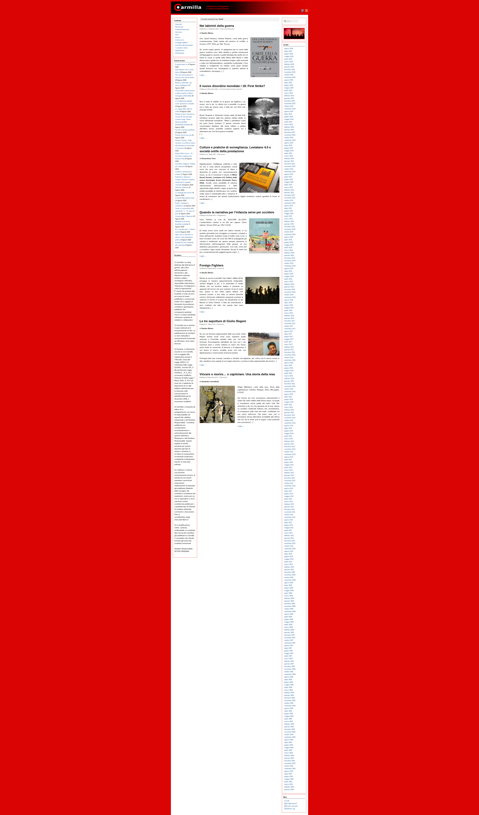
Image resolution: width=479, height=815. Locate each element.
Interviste (178, 32)
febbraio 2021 (289, 221)
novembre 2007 (289, 638)
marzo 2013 (288, 470)
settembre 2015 (290, 391)
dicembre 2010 (289, 541)
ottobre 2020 (288, 232)
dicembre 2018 (289, 289)
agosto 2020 (288, 237)
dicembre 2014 (289, 415)
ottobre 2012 (288, 483)
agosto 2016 (288, 363)
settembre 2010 (290, 549)
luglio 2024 (288, 114)
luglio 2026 (288, 51)
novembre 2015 (289, 386)
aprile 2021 (288, 216)
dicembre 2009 (289, 572)
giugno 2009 (288, 588)
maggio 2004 (289, 748)
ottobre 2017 (288, 326)
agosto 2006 (288, 677)
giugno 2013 (288, 462)
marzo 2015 (288, 407)
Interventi (224, 29)
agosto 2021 (288, 206)
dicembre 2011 (289, 509)
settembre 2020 (290, 234)
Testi (177, 35)
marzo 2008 (288, 627)
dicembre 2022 (289, 164)
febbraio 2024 (289, 127)
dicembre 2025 (289, 69)
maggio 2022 (289, 182)
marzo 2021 (288, 219)
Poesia (177, 37)
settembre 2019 (290, 266)
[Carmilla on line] (239, 7)
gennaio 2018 (289, 318)
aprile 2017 (288, 342)
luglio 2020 (288, 240)
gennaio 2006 (289, 695)
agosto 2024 (288, 111)
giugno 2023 (288, 148)
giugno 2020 (288, 242)
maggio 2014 (289, 433)
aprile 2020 (288, 247)
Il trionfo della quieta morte (184, 198)
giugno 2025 (288, 85)
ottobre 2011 (288, 515)
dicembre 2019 (289, 258)
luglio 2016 (288, 365)
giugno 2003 (288, 776)
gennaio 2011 (289, 538)
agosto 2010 (288, 551)
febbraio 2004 (289, 755)
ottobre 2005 (288, 703)
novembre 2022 (289, 166)
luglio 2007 (288, 648)
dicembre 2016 (289, 352)
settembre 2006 (290, 674)
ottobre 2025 (288, 75)
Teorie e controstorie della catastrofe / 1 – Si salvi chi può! (185, 211)
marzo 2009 (288, 596)
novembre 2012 (289, 480)
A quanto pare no (181, 64)
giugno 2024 (288, 117)
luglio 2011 (288, 522)
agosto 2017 (288, 331)
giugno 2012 (288, 494)
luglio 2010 (288, 554)
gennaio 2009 (289, 601)
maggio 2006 (289, 685)
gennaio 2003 (289, 789)
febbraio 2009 (289, 598)
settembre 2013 (290, 454)
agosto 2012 (288, 488)
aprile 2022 (288, 185)
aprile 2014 (288, 436)
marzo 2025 (288, 93)
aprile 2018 (288, 310)
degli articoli (290, 803)
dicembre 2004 (289, 729)
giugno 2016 (288, 368)
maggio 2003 (289, 779)
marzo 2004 (288, 753)
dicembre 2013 (289, 446)
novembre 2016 (289, 355)
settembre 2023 (290, 140)
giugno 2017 (288, 336)
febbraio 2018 (289, 316)
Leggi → (203, 75)
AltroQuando (179, 53)
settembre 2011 (289, 517)
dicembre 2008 (289, 604)
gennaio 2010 (289, 570)
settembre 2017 (290, 329)
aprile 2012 (288, 499)
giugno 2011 (288, 525)
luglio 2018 (288, 302)
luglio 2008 (288, 617)
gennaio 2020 (289, 255)
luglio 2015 (288, 397)
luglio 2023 (288, 145)
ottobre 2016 (288, 357)
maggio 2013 (289, 465)
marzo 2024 (288, 124)
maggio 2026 (289, 56)
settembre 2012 (290, 486)
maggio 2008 (289, 622)
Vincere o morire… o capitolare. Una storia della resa (237, 374)
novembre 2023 (289, 135)
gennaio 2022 (289, 192)
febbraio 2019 (289, 284)
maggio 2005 (289, 716)
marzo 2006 (288, 690)
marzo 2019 (288, 282)
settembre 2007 (290, 643)
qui (242, 236)
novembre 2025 (289, 72)
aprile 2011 (288, 530)
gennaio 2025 (289, 98)
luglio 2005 (288, 711)
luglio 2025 (288, 83)
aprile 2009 (288, 593)
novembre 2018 (289, 292)
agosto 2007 (288, 645)
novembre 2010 (289, 543)
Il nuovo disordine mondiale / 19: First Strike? (232, 86)
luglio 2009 (288, 585)
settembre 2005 (290, 706)
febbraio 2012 (289, 504)
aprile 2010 (288, 562)
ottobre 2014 (288, 420)
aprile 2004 (288, 750)
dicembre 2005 (289, 698)
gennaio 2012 (289, 507)
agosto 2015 (288, 394)
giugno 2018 (288, 305)
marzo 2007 (288, 659)
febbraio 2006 (289, 693)
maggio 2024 (289, 119)
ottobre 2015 (288, 389)
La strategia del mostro (183, 193)
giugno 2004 (288, 745)
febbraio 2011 (289, 535)
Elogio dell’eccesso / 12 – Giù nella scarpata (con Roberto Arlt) (184, 156)
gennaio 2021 (289, 224)
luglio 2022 (288, 177)
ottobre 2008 (288, 609)
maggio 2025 (289, 88)
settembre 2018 (290, 297)
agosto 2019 (288, 268)
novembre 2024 (289, 103)
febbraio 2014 (289, 441)
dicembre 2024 (289, 101)
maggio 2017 (289, 339)
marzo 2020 (288, 250)
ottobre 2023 (288, 138)
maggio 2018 (289, 308)
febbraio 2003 (289, 787)
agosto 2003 (288, 771)
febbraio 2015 (289, 410)
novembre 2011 (289, 512)
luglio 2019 (288, 271)
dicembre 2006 (289, 666)
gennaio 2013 (289, 475)
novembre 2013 (289, 449)
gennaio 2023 (289, 161)
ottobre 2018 (288, 295)
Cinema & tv (179, 40)
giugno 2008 (288, 619)
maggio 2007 (289, 653)
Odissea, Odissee (181, 187)
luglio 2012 (288, 491)
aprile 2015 (288, 405)
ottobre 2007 (288, 640)
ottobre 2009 (288, 577)
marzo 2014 (288, 439)
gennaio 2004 (289, 758)
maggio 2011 (288, 528)
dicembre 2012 (289, 478)
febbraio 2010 (289, 567)
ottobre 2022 (288, 169)
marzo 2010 (288, 564)
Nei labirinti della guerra (217, 25)
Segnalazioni (222, 215)
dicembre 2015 (289, 384)
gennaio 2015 (289, 412)
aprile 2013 (288, 467)
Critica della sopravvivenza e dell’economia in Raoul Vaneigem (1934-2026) (185, 93)
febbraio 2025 (289, 96)
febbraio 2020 (289, 253)
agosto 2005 (288, 708)
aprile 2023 (288, 153)
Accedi (286, 801)
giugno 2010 (288, 556)
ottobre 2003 (288, 766)
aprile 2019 (288, 279)
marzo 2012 (288, 501)
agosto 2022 (288, 174)
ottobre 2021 (288, 200)
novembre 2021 (289, 198)
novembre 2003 (289, 763)
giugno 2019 (288, 274)
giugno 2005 (288, 714)
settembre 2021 (290, 203)
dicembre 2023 (289, 132)
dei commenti (291, 806)
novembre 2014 (289, 418)
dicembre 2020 (289, 227)
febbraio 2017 (289, 347)
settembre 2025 (290, 77)
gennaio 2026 (289, 67)
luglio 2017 (288, 334)
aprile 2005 (288, 719)
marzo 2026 (288, 62)
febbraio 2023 (289, 158)
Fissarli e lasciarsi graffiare (185, 130)
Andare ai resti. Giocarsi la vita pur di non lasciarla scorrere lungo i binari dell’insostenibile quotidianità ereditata (184, 119)
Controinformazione (182, 29)
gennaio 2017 (289, 350)
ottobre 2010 (288, 546)
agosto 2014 (288, 426)
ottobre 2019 (288, 263)
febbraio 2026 (289, 64)
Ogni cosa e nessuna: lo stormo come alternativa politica (184, 237)
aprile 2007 (288, 656)
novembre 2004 (289, 732)
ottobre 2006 (288, 672)
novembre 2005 (289, 700)
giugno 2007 (288, 651)
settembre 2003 (290, 768)
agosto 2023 (288, 143)
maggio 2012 (289, 496)
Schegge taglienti (181, 43)
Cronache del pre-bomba (228, 89)
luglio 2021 (288, 208)
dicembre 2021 (289, 195)
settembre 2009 (290, 580)
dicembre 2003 (289, 761)
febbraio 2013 (289, 473)
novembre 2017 (289, 323)
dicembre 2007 (289, 635)
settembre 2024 (290, 109)
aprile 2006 (288, 687)
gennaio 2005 (289, 727)
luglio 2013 (288, 460)
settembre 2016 (290, 360)
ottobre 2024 (288, 106)
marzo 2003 (288, 784)
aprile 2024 (288, 122)
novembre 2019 (289, 261)
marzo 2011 (288, 533)
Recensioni (230, 29)
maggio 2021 (289, 213)
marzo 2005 (288, 721)
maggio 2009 (289, 590)
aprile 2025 (288, 90)
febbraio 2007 (289, 661)
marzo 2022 (288, 187)
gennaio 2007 (289, 664)
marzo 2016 (288, 376)
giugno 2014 (288, 431)
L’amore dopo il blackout (184, 216)
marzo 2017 (288, 344)
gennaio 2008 (289, 632)
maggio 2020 (289, 245)
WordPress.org (289, 809)
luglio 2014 (288, 428)
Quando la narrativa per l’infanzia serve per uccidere (237, 212)
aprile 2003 (288, 782)
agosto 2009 (288, 583)
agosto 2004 (288, 740)
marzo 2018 (288, 313)
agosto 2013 (288, 457)
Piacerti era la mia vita (183, 135)
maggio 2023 (289, 151)
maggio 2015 (289, 402)
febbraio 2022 (289, 190)
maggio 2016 (289, 371)
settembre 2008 (290, 611)
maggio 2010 (289, 559)
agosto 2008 (288, 614)
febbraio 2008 (289, 630)
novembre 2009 (289, 575)
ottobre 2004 (288, 734)
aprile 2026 (288, 59)
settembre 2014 (290, 423)
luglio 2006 (288, 679)
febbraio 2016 (289, 378)
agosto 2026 (288, 48)
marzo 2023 (288, 156)
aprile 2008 (288, 624)
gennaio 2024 (289, 130)
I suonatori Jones (181, 48)
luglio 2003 (288, 774)
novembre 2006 (289, 669)
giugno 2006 (288, 682)
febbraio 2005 (289, 724)
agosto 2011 (288, 520)
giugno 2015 (288, 399)
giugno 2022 (288, 179)
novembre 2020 (289, 229)
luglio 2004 (288, 742)
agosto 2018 (288, 300)
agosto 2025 (288, 80)
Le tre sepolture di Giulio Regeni (223, 321)
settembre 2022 (290, 172)
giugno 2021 (288, 211)
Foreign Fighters (211, 265)
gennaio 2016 (289, 381)
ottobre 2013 (288, 452)
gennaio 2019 (289, 287)
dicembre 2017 (289, 321)
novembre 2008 (289, 606)
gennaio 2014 (289, 444)
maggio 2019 (289, 276)
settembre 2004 (290, 737)
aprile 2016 (288, 373)
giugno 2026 (288, 54)
